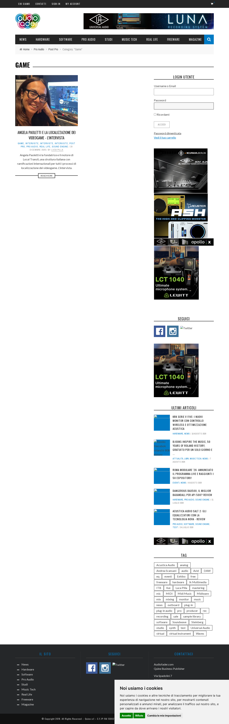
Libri (186, 458)
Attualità (178, 458)
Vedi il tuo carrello (165, 137)
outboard (173, 605)
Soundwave (179, 622)
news (159, 605)
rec (205, 610)
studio (160, 627)
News (23, 39)
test (175, 527)
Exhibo (181, 576)
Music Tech (129, 39)
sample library (192, 616)
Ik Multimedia (197, 582)
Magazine (195, 39)
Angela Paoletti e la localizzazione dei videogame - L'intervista (47, 135)
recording (162, 616)
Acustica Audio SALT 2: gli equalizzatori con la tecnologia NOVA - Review (189, 515)
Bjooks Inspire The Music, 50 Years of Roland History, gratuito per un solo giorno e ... (192, 448)
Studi (109, 39)
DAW (207, 570)
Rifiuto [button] (139, 715)
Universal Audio (200, 627)
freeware (161, 582)
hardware (178, 582)
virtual (160, 633)
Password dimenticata (167, 133)
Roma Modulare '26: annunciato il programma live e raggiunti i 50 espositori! (193, 474)
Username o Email (165, 86)
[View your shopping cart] (212, 3)
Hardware (43, 39)
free (193, 576)
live (168, 587)
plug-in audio (164, 610)
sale (175, 616)
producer (192, 610)
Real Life (152, 39)
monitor (184, 599)
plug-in (188, 605)
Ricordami (162, 114)
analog (184, 565)
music (197, 599)
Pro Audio (89, 39)
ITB (158, 587)
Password (160, 100)
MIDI (169, 593)
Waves (200, 633)
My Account (73, 4)
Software (65, 39)
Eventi (176, 482)
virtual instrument (180, 633)
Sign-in (56, 4)
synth (172, 627)
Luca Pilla (57, 149)
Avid (196, 570)
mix (158, 599)
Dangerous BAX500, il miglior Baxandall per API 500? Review (192, 493)
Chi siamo (24, 4)
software (161, 622)
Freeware (173, 39)
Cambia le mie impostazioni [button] (164, 715)
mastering (198, 587)
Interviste (32, 143)
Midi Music (185, 593)
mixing (170, 599)
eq (157, 576)
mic (158, 593)
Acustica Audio (165, 565)
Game (21, 143)
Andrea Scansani (166, 570)
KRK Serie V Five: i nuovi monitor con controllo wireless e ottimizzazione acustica (190, 423)
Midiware (203, 593)
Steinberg (197, 622)
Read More (47, 175)
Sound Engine (60, 146)
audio (184, 570)
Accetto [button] (126, 715)
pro (179, 610)
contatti (40, 4)
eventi (168, 576)
